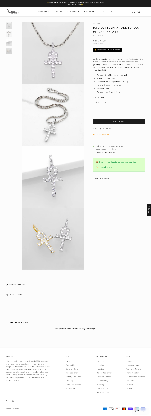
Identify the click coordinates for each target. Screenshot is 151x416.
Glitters (96, 24)
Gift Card (130, 380)
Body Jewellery (73, 12)
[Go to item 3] (9, 42)
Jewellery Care (72, 369)
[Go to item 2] (9, 34)
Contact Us (70, 365)
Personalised (89, 12)
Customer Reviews (74, 384)
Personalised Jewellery (135, 377)
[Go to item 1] (9, 25)
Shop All (129, 384)
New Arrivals (44, 12)
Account (130, 361)
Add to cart (119, 121)
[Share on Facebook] (100, 129)
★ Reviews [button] (149, 210)
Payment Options (103, 377)
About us (100, 361)
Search (129, 388)
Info (111, 12)
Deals (102, 12)
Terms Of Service (103, 392)
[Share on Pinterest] (107, 129)
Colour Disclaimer (103, 373)
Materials (100, 369)
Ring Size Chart (72, 373)
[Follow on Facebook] (7, 401)
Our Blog (69, 380)
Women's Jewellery (134, 369)
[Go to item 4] (9, 51)
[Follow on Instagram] (13, 401)
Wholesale (70, 388)
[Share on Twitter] (104, 129)
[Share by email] (110, 129)
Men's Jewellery (132, 373)
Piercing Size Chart (73, 377)
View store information (105, 152)
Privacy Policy (102, 388)
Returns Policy (102, 380)
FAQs (68, 361)
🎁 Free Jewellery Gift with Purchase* (107, 50)
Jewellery (58, 12)
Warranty (100, 384)
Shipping (100, 365)
